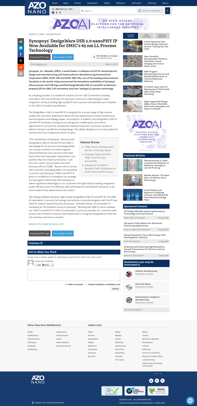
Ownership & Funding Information (152, 364)
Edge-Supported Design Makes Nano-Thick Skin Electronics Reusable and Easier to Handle (157, 105)
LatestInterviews (146, 36)
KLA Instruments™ (136, 255)
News (41, 34)
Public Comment (75, 284)
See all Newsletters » (133, 309)
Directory (92, 353)
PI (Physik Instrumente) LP (140, 229)
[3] (132, 76)
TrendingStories (130, 36)
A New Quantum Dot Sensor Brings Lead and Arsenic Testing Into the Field (156, 45)
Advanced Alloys (143, 284)
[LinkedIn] (21, 48)
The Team (119, 359)
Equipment (93, 339)
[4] (132, 91)
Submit (115, 288)
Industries (119, 349)
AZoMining (32, 349)
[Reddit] (21, 67)
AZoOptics (32, 342)
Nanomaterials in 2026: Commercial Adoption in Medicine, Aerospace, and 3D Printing (156, 164)
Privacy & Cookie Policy (152, 356)
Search (145, 335)
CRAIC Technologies (137, 217)
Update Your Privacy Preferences (49, 402)
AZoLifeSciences (63, 346)
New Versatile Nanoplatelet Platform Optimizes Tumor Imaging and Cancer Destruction (155, 61)
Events (118, 339)
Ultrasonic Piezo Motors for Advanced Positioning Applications (143, 224)
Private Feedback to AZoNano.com (104, 284)
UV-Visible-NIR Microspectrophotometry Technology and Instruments (144, 212)
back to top (158, 373)
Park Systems (134, 241)
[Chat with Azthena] (190, 401)
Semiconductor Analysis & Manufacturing (147, 298)
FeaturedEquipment (162, 36)
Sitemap (118, 356)
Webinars (92, 346)
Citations (34, 243)
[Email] (21, 73)
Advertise (146, 349)
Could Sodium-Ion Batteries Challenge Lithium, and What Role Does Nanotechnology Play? (156, 195)
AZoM (30, 332)
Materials (119, 342)
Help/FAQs (119, 353)
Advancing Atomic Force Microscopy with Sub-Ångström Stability (145, 236)
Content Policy (148, 359)
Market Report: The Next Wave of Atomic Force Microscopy (156, 177)
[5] (132, 106)
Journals (91, 356)
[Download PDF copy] (21, 41)
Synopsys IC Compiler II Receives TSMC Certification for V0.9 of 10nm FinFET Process (100, 168)
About (145, 332)
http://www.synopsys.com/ (50, 223)
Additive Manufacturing (146, 271)
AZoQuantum (62, 335)
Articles (91, 335)
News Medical (62, 342)
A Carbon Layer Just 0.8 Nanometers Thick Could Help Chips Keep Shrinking (156, 90)
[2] (132, 61)
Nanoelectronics (53, 34)
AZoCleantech (33, 339)
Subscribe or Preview (144, 274)
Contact (145, 346)
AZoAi (59, 339)
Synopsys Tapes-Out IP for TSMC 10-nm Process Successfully (98, 158)
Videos (91, 342)
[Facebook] (21, 54)
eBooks (118, 335)
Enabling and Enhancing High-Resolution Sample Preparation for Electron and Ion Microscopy (144, 249)
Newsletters (147, 342)
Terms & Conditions (151, 353)
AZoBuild (31, 346)
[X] (21, 60)
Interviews (92, 349)
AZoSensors (61, 332)
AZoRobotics (32, 335)
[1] (132, 46)
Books (117, 332)
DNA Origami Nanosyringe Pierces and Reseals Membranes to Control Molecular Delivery (156, 76)
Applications (120, 346)
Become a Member (150, 339)
